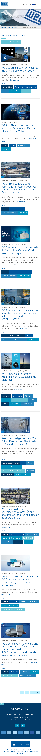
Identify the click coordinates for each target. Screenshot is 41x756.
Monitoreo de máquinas (11, 463)
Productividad (28, 538)
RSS (17, 751)
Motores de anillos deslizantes (13, 335)
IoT (23, 463)
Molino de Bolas (24, 276)
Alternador (28, 396)
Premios (4, 122)
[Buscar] (30, 4)
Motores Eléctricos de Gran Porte (14, 339)
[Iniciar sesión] (23, 4)
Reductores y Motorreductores (25, 87)
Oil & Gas (33, 400)
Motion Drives (7, 87)
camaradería (17, 396)
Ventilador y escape (9, 213)
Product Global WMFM (10, 605)
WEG (4, 4)
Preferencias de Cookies (22, 744)
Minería (5, 91)
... (32, 692)
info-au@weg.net (25, 719)
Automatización (23, 145)
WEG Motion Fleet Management (13, 471)
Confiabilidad (15, 91)
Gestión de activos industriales (13, 609)
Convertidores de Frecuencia (20, 272)
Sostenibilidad (27, 404)
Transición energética (27, 675)
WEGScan (14, 601)
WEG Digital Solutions (22, 474)
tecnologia (6, 149)
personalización (32, 534)
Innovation (18, 542)
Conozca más (14, 80)
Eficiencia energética (20, 400)
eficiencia (26, 91)
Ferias (5, 145)
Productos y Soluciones (9, 65)
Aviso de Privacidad (7, 750)
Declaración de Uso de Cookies (23, 750)
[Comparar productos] (26, 4)
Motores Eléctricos (17, 209)
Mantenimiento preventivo (11, 467)
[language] (34, 4)
